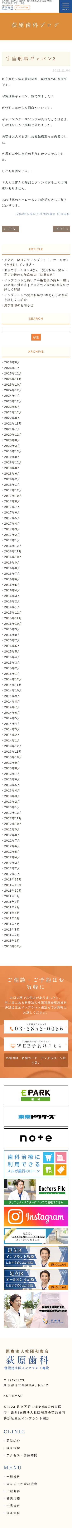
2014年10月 (13, 690)
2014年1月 (12, 740)
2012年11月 (13, 818)
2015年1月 (12, 673)
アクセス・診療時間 (22, 1455)
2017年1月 (12, 540)
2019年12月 (13, 451)
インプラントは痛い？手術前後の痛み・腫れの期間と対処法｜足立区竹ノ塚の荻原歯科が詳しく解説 (37, 285)
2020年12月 (13, 434)
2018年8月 (12, 468)
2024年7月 (12, 395)
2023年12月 (13, 401)
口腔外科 (13, 1491)
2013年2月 (12, 801)
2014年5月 (12, 718)
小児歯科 (13, 1505)
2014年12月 (13, 679)
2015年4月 (12, 657)
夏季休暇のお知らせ (19, 305)
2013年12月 (13, 746)
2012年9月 (12, 829)
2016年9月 (12, 562)
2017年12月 (13, 490)
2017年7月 (12, 507)
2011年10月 (13, 890)
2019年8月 (12, 456)
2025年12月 (13, 373)
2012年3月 (12, 862)
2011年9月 (12, 896)
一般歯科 (13, 1476)
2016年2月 (12, 601)
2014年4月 (12, 723)
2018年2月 (12, 479)
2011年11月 (13, 885)
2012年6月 (12, 846)
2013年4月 (12, 790)
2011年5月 (12, 918)
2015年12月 (13, 612)
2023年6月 (12, 406)
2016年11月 (13, 551)
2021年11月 (13, 423)
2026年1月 (12, 367)
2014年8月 (12, 701)
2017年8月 (12, 501)
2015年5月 (12, 651)
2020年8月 (12, 440)
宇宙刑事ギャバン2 (31, 58)
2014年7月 (12, 707)
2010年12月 (13, 946)
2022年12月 (13, 412)
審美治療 (13, 1498)
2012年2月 (12, 868)
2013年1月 (12, 807)
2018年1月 (12, 484)
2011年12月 (13, 879)
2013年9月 (12, 762)
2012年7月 (12, 840)
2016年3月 (12, 595)
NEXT (60, 228)
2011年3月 (12, 929)
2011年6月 (12, 912)
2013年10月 (13, 757)
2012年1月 (12, 873)
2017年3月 (12, 529)
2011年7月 (12, 907)
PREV (11, 228)
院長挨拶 (13, 1448)
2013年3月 (12, 796)
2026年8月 (12, 362)
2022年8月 (12, 418)
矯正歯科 (13, 1513)
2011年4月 (12, 924)
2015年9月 (12, 629)
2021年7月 (12, 429)
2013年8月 (12, 768)
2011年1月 (12, 940)
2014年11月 (13, 684)
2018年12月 (13, 462)
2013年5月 (12, 785)
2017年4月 (12, 523)
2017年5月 (12, 518)
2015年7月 (12, 640)
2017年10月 (13, 495)
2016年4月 (12, 590)
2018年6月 (12, 473)
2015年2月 (12, 668)
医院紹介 (13, 1440)
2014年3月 (12, 729)
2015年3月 (12, 662)
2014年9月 (12, 696)
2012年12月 (13, 812)
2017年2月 (12, 534)
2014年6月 (12, 712)
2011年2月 (12, 935)
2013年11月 (13, 751)
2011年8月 (12, 901)
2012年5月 (12, 851)
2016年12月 (13, 545)
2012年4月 (12, 857)
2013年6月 (12, 779)
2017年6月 (12, 512)
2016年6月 (12, 579)
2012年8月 (12, 835)
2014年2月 (12, 734)
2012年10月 (13, 823)
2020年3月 (12, 445)
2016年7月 (12, 573)
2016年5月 (12, 584)
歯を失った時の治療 (22, 1483)
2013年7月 (12, 773)
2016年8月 (12, 568)
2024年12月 (13, 390)
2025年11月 (13, 379)
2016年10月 (13, 557)
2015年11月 (13, 618)
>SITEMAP (13, 1395)
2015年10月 (13, 623)
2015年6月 (12, 646)
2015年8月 (12, 634)
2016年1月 (12, 607)
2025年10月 (13, 384)
